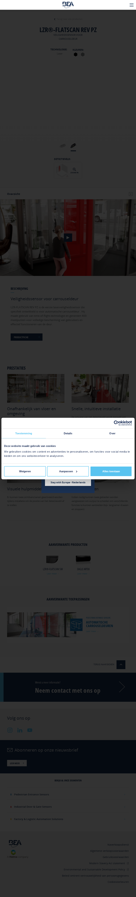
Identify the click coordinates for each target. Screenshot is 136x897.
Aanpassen (66, 471)
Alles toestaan (111, 471)
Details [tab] (68, 433)
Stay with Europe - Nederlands (68, 482)
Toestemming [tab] (23, 433)
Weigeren (25, 471)
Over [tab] (112, 433)
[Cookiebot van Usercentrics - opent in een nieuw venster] (116, 423)
